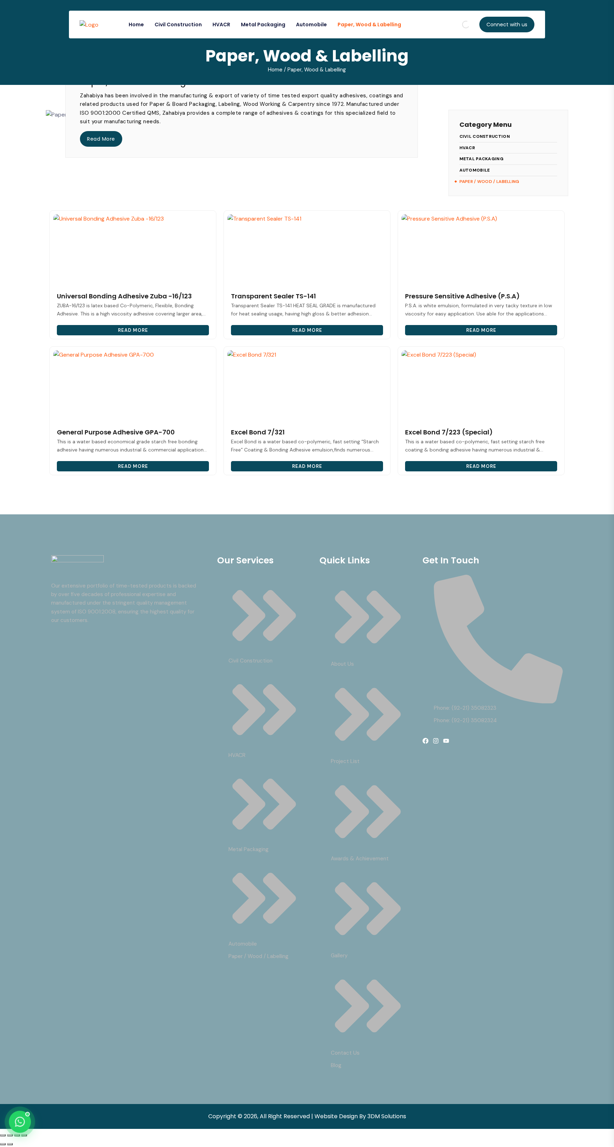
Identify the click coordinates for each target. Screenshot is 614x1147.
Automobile (311, 24)
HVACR (221, 24)
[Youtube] (446, 741)
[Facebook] (425, 741)
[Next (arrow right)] (10, 1144)
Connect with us (506, 24)
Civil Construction (178, 24)
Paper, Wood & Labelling (369, 24)
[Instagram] (436, 741)
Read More (101, 138)
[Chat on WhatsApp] (20, 1122)
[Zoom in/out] (3, 1135)
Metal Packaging (263, 24)
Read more (133, 330)
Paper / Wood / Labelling (489, 181)
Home (136, 24)
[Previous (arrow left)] (3, 1144)
